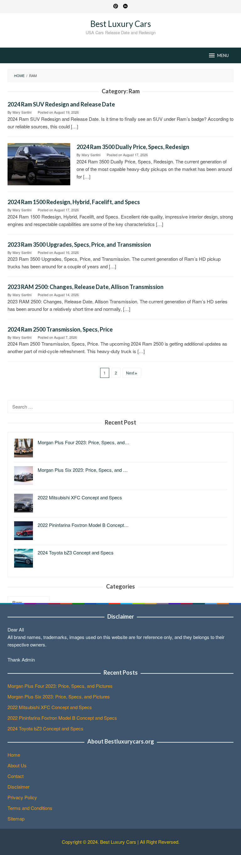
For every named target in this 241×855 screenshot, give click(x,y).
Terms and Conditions (30, 808)
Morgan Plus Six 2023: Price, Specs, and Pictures (59, 696)
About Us (17, 765)
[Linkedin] (125, 6)
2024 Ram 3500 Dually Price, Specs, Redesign (133, 146)
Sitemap (16, 818)
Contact (16, 776)
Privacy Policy (22, 797)
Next (130, 372)
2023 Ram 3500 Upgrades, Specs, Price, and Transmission (79, 244)
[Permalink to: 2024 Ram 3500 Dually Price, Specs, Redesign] (39, 163)
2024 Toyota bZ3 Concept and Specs (45, 728)
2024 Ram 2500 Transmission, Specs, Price (60, 329)
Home (14, 754)
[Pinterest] (115, 6)
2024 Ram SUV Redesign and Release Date (61, 104)
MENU (223, 55)
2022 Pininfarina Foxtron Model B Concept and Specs (62, 717)
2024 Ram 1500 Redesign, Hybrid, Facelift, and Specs (74, 201)
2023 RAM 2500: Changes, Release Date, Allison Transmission (85, 286)
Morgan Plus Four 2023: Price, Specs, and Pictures (60, 685)
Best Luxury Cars (120, 24)
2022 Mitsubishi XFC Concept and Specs (50, 707)
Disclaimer (18, 786)
